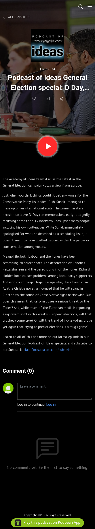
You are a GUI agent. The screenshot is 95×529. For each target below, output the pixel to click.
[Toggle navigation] (90, 6)
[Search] (81, 6)
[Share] (62, 98)
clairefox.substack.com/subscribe (47, 349)
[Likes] (34, 98)
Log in (51, 404)
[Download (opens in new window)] (48, 98)
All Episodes (18, 17)
